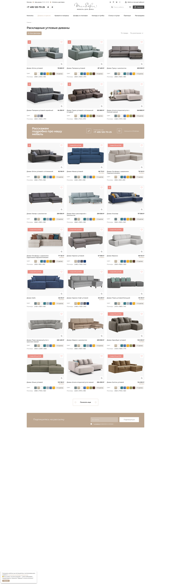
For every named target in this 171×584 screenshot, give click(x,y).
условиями (97, 424)
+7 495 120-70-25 (36, 7)
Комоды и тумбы (98, 15)
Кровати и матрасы (62, 15)
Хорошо (6, 580)
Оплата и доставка (58, 2)
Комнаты (30, 15)
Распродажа (139, 15)
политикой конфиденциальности (18, 575)
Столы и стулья (114, 15)
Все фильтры (35, 33)
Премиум (127, 15)
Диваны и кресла (44, 15)
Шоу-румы (42, 2)
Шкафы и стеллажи (80, 15)
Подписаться (129, 420)
